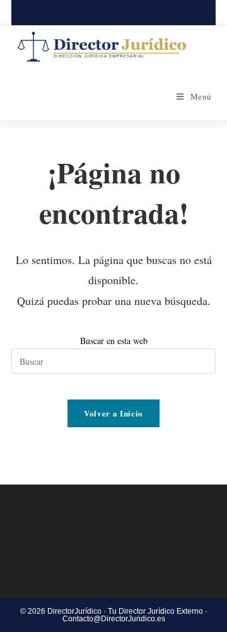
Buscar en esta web (114, 341)
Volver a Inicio (113, 413)
